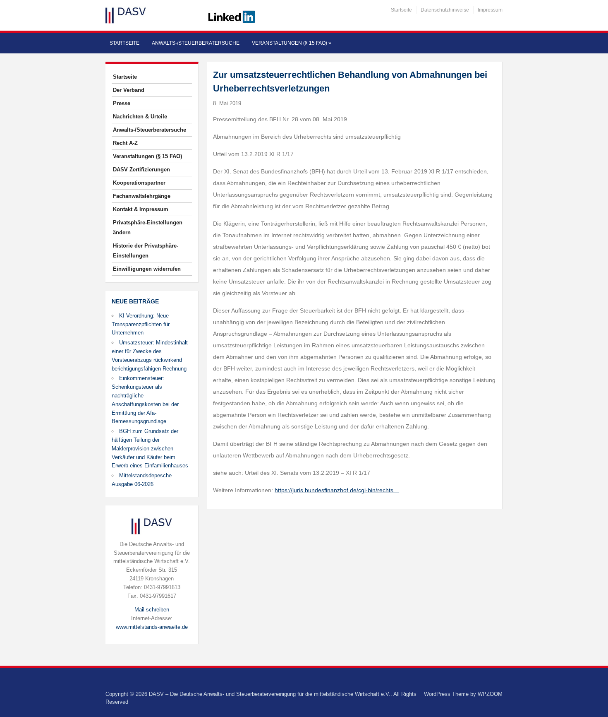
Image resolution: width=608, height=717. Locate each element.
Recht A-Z (125, 143)
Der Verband (128, 90)
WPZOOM (490, 694)
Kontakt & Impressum (140, 209)
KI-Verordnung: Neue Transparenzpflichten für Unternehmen (141, 324)
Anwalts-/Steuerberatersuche (195, 43)
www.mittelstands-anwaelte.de (152, 627)
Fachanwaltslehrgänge (141, 196)
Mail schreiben (151, 609)
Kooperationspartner (139, 183)
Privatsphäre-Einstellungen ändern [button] (147, 227)
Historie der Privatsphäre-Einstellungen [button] (145, 251)
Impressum (490, 10)
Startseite (401, 10)
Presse (121, 103)
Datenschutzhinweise (445, 10)
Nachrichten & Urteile (140, 116)
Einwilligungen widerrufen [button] (147, 269)
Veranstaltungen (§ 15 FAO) (291, 43)
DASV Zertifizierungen (141, 169)
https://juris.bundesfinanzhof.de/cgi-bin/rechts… (337, 490)
